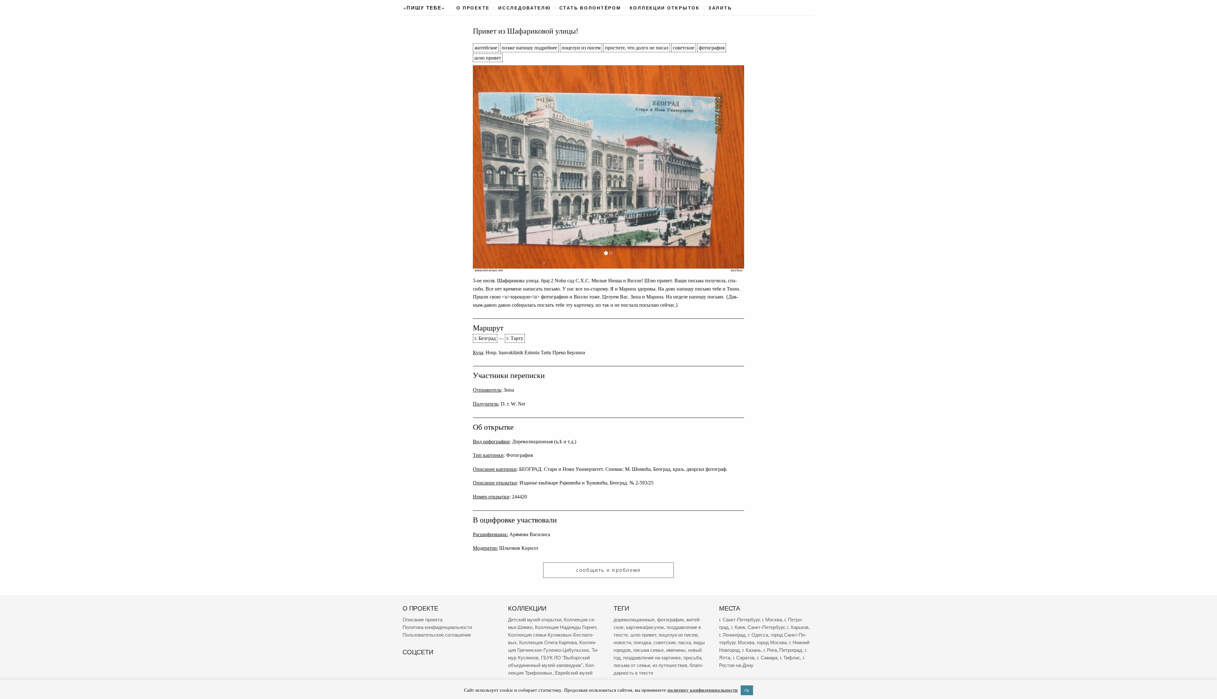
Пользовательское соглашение (436, 635)
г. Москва (772, 619)
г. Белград (485, 338)
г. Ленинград (732, 635)
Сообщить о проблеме (608, 570)
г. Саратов (744, 657)
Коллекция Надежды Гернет (565, 627)
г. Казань (751, 650)
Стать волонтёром (590, 8)
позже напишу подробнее (529, 47)
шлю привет (487, 58)
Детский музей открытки (534, 619)
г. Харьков (797, 627)
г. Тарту (514, 338)
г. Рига (770, 650)
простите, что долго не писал (636, 47)
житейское (485, 47)
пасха (684, 642)
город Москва (772, 642)
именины (676, 650)
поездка (642, 642)
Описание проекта (422, 619)
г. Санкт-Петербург (739, 619)
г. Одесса (758, 635)
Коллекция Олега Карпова (548, 642)
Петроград (790, 650)
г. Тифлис (790, 657)
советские (683, 47)
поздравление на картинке (652, 657)
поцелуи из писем (581, 47)
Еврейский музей (573, 673)
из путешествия (670, 665)
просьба (692, 657)
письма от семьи (632, 665)
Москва (746, 642)
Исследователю (524, 8)
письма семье (648, 650)
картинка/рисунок (645, 627)
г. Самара (767, 657)
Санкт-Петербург (766, 627)
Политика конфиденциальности (437, 627)
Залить (720, 8)
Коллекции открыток (665, 8)
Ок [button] (746, 690)
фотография (711, 47)
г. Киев (738, 627)
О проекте (473, 8)
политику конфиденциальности (702, 689)
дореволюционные (634, 619)
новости (622, 642)
